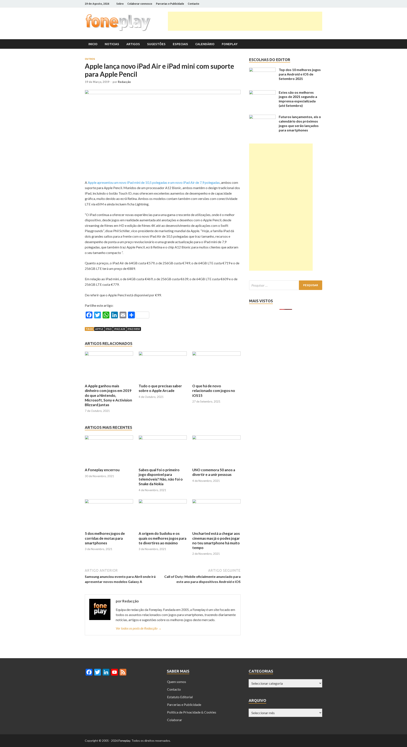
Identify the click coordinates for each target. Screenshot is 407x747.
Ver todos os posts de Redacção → (139, 628)
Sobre (120, 3)
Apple (99, 328)
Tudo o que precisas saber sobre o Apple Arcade (160, 388)
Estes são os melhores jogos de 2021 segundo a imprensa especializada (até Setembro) (298, 98)
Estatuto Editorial (180, 697)
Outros (90, 59)
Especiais (180, 44)
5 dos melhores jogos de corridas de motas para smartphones (105, 538)
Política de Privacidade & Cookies (191, 712)
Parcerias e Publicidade (170, 3)
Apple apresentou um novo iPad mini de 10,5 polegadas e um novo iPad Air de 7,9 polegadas (154, 182)
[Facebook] (300, 4)
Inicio (93, 44)
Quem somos (176, 682)
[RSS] (321, 4)
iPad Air (119, 328)
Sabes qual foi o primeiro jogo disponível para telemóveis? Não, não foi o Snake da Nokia (161, 477)
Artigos (133, 44)
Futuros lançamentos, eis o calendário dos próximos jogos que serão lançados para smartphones (300, 123)
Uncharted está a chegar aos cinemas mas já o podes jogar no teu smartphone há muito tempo (216, 540)
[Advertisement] (245, 21)
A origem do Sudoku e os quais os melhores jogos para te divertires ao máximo (162, 538)
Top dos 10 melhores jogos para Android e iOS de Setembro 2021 (300, 74)
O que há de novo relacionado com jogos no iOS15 (213, 390)
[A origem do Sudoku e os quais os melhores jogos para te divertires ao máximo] (163, 502)
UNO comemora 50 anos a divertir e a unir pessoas (213, 472)
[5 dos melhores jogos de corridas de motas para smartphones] (109, 502)
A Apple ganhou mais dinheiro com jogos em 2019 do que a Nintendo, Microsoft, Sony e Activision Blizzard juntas (108, 395)
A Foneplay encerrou (102, 470)
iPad (109, 328)
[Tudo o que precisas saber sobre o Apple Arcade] (163, 354)
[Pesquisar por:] (285, 285)
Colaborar (174, 720)
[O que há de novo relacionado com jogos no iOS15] (216, 354)
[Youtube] (316, 4)
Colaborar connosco (139, 3)
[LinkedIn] (310, 4)
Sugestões (156, 44)
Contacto (193, 3)
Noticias (112, 44)
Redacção (124, 82)
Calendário (205, 44)
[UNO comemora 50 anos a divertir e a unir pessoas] (216, 438)
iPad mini (133, 328)
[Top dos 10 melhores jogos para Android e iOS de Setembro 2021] (262, 70)
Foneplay (230, 44)
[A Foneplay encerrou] (109, 438)
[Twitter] (305, 4)
